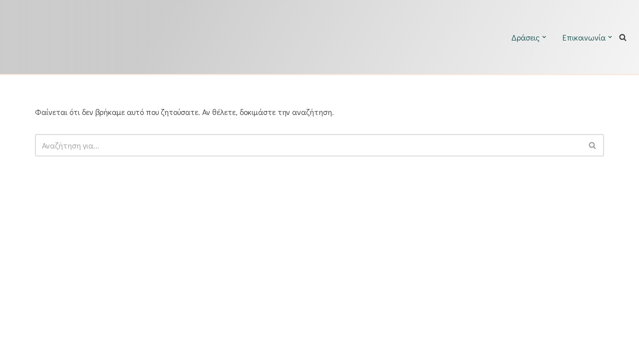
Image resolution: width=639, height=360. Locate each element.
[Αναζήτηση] (623, 37)
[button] (544, 37)
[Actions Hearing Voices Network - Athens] (127, 37)
